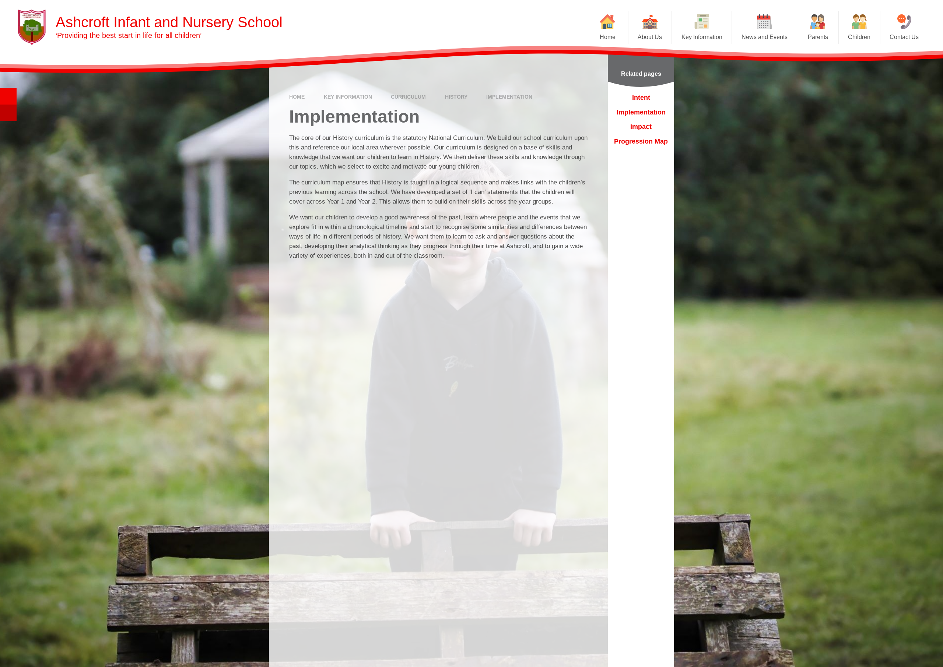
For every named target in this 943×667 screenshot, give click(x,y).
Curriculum (408, 97)
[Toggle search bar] (8, 96)
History (456, 97)
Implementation (509, 97)
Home (297, 97)
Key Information (348, 97)
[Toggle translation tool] (8, 113)
